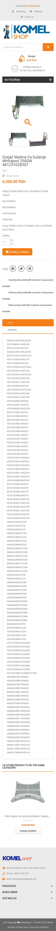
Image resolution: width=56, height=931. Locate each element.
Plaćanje (38, 11)
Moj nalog (21, 11)
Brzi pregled (28, 792)
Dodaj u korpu (19, 252)
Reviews (12, 329)
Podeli (13, 268)
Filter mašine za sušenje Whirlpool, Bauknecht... (28, 816)
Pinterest (30, 268)
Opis (10, 322)
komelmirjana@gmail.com (24, 878)
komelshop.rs (26, 922)
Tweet (21, 268)
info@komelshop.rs (32, 67)
